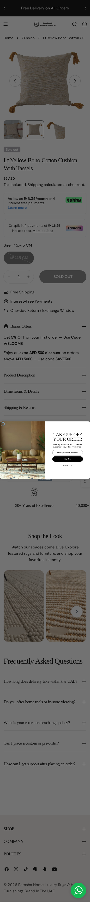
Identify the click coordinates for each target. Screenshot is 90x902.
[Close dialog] (3, 424)
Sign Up (68, 459)
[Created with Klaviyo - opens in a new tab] (45, 480)
